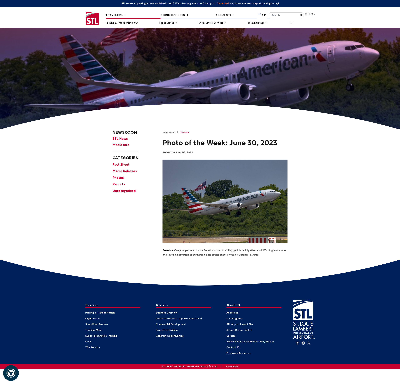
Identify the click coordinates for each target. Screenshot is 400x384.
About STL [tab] (223, 15)
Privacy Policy (232, 366)
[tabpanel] (210, 23)
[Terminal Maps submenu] (266, 23)
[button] (11, 373)
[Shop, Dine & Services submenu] (224, 23)
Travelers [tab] (114, 15)
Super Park (223, 3)
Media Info (120, 145)
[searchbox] (283, 15)
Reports (118, 184)
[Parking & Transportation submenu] (136, 23)
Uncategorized (124, 191)
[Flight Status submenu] (175, 23)
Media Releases (124, 171)
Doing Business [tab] (172, 15)
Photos (118, 178)
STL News (120, 139)
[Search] (301, 15)
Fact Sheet (121, 164)
